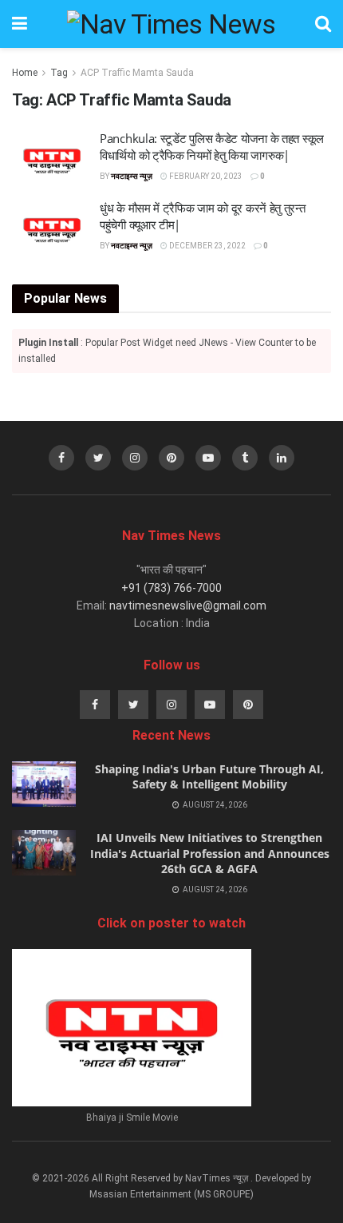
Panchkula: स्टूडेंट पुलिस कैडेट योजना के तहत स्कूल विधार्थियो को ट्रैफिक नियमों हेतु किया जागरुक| (212, 146)
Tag (59, 72)
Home (24, 72)
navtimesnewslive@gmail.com (187, 605)
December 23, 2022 (207, 245)
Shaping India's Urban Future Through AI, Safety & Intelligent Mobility (209, 776)
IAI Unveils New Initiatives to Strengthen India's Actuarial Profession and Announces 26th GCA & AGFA (209, 853)
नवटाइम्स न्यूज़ (131, 176)
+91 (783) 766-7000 (171, 588)
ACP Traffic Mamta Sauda (137, 72)
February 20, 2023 (205, 176)
